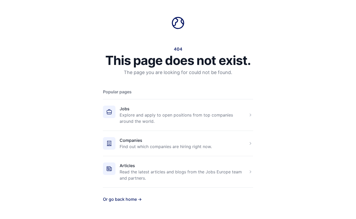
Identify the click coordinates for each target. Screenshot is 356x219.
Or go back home (122, 199)
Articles (127, 165)
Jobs (125, 108)
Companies (131, 140)
